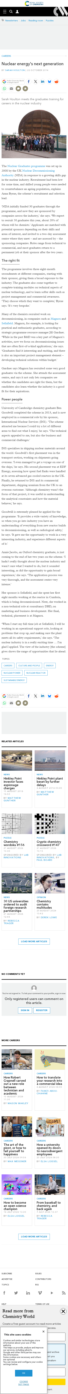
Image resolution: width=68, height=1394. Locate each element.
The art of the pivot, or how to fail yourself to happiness (15, 1149)
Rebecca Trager (11, 922)
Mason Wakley (18, 1103)
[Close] (43, 1331)
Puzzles (50, 20)
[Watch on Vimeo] (40, 1293)
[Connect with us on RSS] (63, 1293)
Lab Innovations (16, 856)
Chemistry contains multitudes (44, 904)
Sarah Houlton (15, 70)
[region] (23, 1360)
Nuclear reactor (36, 673)
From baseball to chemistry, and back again (49, 1206)
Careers (6, 56)
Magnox (56, 318)
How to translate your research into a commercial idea (49, 1081)
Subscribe (7, 1273)
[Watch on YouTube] (52, 1293)
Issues (38, 1273)
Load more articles (34, 941)
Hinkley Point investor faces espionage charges (13, 783)
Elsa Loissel (49, 1161)
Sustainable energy (14, 680)
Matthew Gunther (12, 799)
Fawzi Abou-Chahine (47, 1092)
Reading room (36, 20)
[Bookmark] (25, 88)
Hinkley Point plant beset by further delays (50, 782)
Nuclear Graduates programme (26, 166)
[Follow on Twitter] (16, 1293)
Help (4, 1304)
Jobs (23, 20)
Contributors (43, 1279)
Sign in (25, 1010)
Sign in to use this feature (51, 74)
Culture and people (29, 665)
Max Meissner (17, 1161)
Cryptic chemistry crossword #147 (49, 843)
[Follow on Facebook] (4, 1293)
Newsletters (11, 20)
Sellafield (7, 323)
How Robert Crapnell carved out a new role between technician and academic (15, 1085)
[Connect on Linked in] (28, 1293)
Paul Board (45, 860)
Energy (50, 665)
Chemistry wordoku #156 (14, 843)
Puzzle (8, 838)
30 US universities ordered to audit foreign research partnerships (16, 906)
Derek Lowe (49, 917)
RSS (37, 1284)
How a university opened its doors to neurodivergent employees (49, 1149)
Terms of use (42, 1304)
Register (41, 1010)
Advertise (7, 1279)
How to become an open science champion (15, 1206)
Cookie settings (23, 1383)
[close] (66, 74)
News (7, 774)
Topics (5, 1284)
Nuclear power (12, 673)
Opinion (41, 897)
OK (23, 1373)
